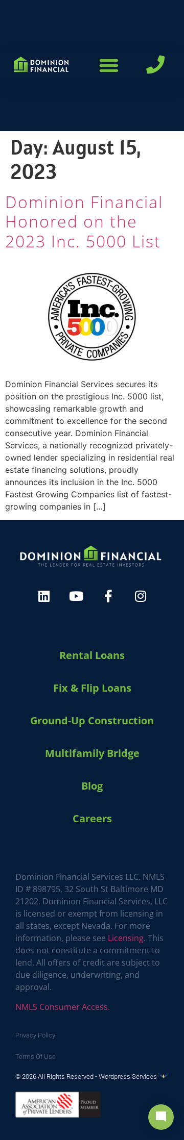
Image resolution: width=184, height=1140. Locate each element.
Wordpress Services (128, 1076)
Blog (92, 786)
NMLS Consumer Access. (62, 1006)
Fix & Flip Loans (92, 688)
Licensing (126, 938)
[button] (109, 65)
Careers (92, 818)
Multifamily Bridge (92, 753)
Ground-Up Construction (92, 720)
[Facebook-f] (108, 596)
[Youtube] (76, 596)
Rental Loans (92, 655)
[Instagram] (140, 596)
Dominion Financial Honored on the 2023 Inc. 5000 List (84, 221)
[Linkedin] (44, 596)
